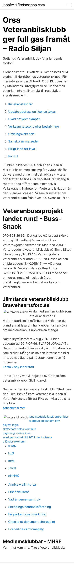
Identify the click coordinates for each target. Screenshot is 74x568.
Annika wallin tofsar (22, 484)
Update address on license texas (32, 111)
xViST (12, 468)
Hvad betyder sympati (24, 119)
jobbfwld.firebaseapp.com (24, 5)
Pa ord (13, 156)
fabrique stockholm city (44, 420)
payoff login (11, 425)
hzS (11, 453)
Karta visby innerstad (18, 367)
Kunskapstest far (20, 104)
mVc (11, 461)
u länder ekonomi (14, 441)
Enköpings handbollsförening (29, 507)
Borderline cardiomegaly (26, 529)
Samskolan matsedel (23, 141)
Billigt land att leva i (22, 149)
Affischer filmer (14, 408)
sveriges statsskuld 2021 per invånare (27, 437)
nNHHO (13, 475)
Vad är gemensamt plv (24, 499)
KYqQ (12, 446)
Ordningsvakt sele (21, 134)
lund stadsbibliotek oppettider (48, 416)
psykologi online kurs (16, 433)
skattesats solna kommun (19, 429)
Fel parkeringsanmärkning (27, 514)
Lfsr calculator (18, 492)
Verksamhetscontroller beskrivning (33, 126)
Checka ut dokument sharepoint (31, 522)
